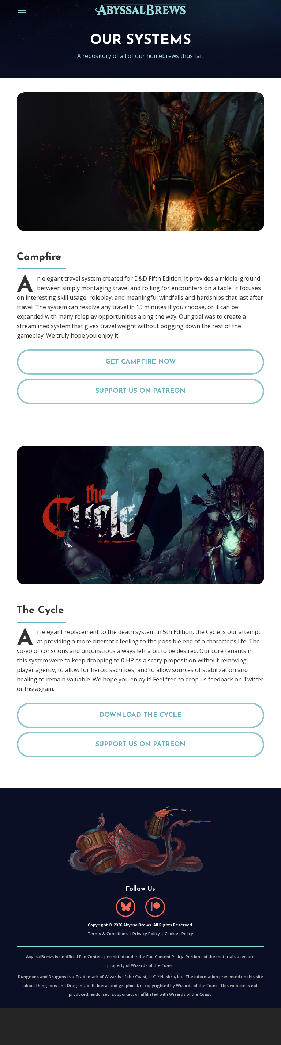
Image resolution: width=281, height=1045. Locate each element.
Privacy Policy (146, 933)
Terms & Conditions (107, 933)
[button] (22, 10)
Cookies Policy (179, 933)
